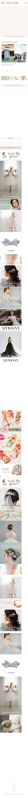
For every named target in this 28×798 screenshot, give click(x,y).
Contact (14, 784)
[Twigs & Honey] (11, 553)
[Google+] (10, 71)
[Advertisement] (14, 21)
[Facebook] (2, 71)
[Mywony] (11, 298)
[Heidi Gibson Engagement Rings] (11, 470)
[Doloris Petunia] (11, 531)
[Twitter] (7, 71)
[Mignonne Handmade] (23, 78)
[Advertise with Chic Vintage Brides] (11, 155)
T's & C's (14, 787)
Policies (14, 785)
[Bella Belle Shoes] (5, 78)
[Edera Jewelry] (11, 204)
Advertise (14, 789)
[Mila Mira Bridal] (11, 724)
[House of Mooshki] (11, 180)
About (14, 782)
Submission (14, 788)
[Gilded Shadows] (11, 276)
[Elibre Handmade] (14, 78)
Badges (14, 791)
